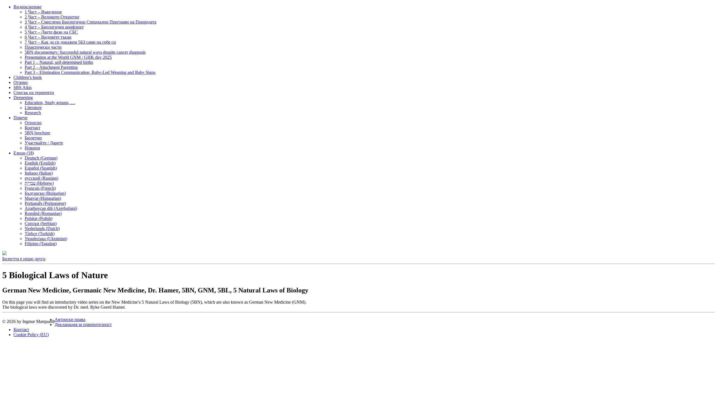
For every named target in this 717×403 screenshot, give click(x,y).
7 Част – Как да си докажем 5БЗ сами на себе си (70, 42)
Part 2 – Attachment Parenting (51, 67)
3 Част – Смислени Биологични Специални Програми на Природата (90, 22)
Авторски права (70, 319)
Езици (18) (23, 153)
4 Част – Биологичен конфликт (54, 27)
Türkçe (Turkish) (40, 233)
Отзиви (20, 82)
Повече (20, 117)
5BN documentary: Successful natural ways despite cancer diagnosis (85, 52)
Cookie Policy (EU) (31, 334)
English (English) (40, 163)
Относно (33, 122)
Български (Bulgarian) (45, 193)
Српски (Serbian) (41, 223)
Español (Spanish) (41, 168)
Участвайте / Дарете (44, 142)
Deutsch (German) (41, 158)
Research (33, 112)
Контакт (32, 127)
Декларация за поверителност (83, 324)
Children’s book (27, 77)
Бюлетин (33, 137)
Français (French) (40, 188)
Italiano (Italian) (39, 173)
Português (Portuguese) (45, 203)
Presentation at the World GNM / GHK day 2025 (68, 57)
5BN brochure (37, 132)
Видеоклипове (27, 6)
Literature (33, 107)
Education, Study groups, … (50, 102)
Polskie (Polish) (38, 218)
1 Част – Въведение (43, 12)
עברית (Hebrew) (39, 183)
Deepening (23, 97)
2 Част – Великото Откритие (52, 17)
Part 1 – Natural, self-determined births (59, 62)
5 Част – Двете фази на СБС (51, 32)
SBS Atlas (22, 87)
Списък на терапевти (33, 92)
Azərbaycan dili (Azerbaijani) (51, 208)
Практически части (43, 47)
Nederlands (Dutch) (42, 228)
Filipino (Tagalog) (41, 243)
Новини (32, 148)
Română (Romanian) (43, 213)
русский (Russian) (41, 178)
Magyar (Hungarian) (43, 198)
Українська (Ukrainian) (46, 238)
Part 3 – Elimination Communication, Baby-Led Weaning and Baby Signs (90, 72)
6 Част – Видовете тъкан (48, 37)
